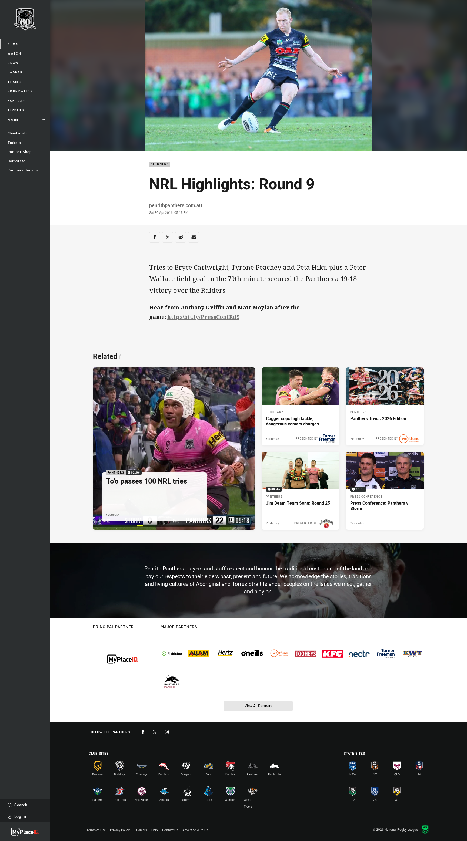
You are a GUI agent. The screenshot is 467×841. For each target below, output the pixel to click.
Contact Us (170, 830)
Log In (20, 816)
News (13, 44)
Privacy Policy (120, 830)
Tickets (14, 142)
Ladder (15, 72)
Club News (160, 164)
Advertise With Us (195, 830)
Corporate (16, 160)
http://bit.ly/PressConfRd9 (203, 316)
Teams (14, 82)
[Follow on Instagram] (167, 732)
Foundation (21, 91)
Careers (141, 830)
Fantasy (16, 101)
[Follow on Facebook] (143, 732)
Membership (19, 133)
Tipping (16, 110)
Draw (13, 63)
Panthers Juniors (23, 170)
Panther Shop (20, 151)
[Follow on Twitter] (155, 732)
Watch (15, 53)
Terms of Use (96, 830)
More (13, 119)
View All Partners (258, 705)
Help (154, 830)
